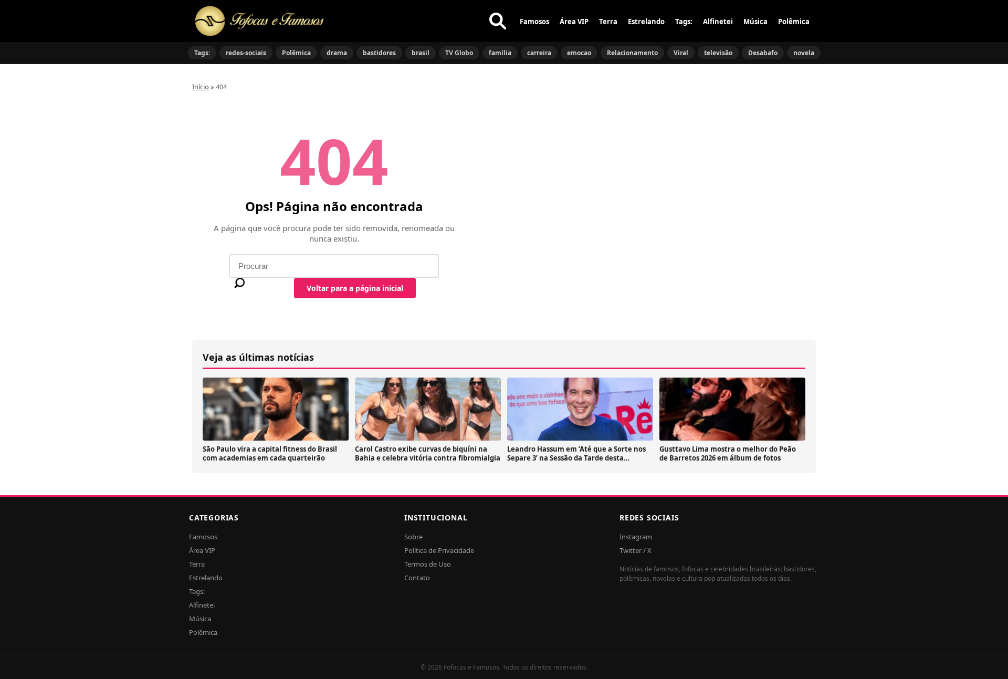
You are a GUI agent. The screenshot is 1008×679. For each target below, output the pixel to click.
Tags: (683, 21)
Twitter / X (636, 550)
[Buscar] (497, 21)
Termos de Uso (427, 564)
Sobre (413, 536)
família (500, 52)
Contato (417, 577)
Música (755, 21)
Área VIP (574, 21)
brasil (420, 52)
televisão (718, 52)
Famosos (534, 21)
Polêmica (794, 21)
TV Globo (459, 52)
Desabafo (763, 52)
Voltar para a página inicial (355, 288)
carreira (539, 52)
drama (337, 52)
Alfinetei (718, 21)
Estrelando (646, 21)
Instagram (636, 536)
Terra (608, 21)
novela (803, 52)
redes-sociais (246, 52)
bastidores (379, 52)
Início (200, 86)
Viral (681, 52)
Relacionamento (632, 52)
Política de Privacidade (439, 550)
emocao (579, 52)
